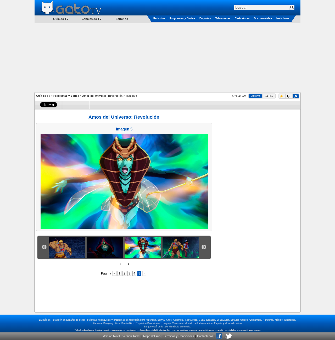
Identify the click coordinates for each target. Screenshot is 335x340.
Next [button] (203, 247)
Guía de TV (43, 95)
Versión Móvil (111, 336)
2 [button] (128, 264)
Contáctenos (205, 336)
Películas (159, 18)
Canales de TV (91, 18)
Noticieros (282, 18)
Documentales (263, 18)
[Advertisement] (167, 57)
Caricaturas (242, 18)
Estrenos (122, 18)
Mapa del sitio (151, 336)
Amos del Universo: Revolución (102, 95)
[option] (68, 247)
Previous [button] (44, 247)
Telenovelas (223, 18)
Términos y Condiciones (178, 336)
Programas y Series (182, 18)
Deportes (205, 18)
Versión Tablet (131, 336)
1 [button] (120, 264)
